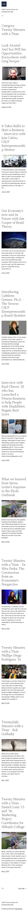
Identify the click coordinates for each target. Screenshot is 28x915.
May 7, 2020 (5, 780)
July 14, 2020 (5, 273)
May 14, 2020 (5, 703)
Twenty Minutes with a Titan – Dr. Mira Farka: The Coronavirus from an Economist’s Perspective (14, 572)
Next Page (22, 888)
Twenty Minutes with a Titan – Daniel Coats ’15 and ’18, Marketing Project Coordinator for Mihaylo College (13, 813)
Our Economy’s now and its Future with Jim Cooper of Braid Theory (13, 218)
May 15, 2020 (6, 541)
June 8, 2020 (5, 460)
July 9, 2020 (5, 363)
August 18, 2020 (6, 107)
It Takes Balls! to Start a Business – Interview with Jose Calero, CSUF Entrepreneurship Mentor (13, 138)
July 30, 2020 (6, 192)
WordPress (18, 909)
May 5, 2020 (5, 871)
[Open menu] (2, 16)
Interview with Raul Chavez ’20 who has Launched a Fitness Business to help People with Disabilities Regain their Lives (13, 398)
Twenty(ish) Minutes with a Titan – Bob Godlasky (12, 728)
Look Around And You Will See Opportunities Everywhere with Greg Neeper (14, 53)
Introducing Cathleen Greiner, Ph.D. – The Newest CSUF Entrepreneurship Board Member (14, 303)
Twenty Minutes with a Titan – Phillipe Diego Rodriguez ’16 (13, 653)
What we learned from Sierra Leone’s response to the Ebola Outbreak (14, 487)
